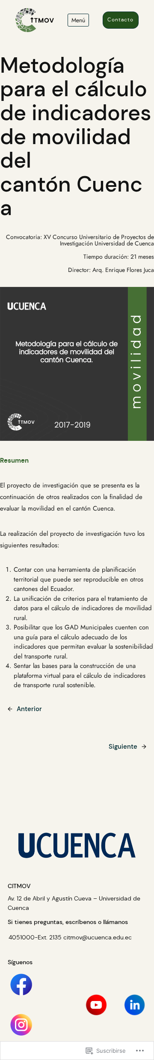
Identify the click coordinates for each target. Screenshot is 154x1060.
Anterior (29, 709)
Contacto (120, 19)
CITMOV (19, 886)
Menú (78, 20)
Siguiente (123, 746)
